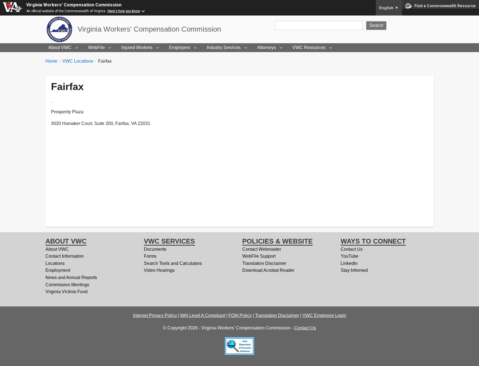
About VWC (60, 47)
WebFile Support (259, 256)
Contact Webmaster (261, 249)
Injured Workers (136, 47)
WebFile (96, 47)
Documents (155, 249)
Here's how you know (124, 11)
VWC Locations (77, 61)
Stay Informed (354, 270)
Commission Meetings (67, 284)
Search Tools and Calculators (173, 263)
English (389, 8)
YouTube (349, 256)
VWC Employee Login (324, 315)
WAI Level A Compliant (202, 315)
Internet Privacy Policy (155, 315)
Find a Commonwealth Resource (445, 6)
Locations (55, 263)
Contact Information (64, 256)
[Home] (61, 29)
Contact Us (352, 249)
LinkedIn (349, 263)
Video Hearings (159, 270)
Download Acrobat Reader (268, 270)
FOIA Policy (240, 315)
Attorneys (266, 47)
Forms (150, 256)
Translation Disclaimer (264, 263)
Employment (57, 270)
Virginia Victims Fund (66, 291)
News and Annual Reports (71, 277)
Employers (179, 47)
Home (51, 61)
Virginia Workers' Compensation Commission (73, 4)
